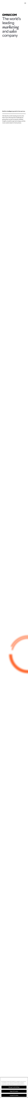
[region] (14, 1087)
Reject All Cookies (14, 1091)
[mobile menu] (25, 3)
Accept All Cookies (14, 1095)
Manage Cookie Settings (14, 1087)
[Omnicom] (13, 3)
